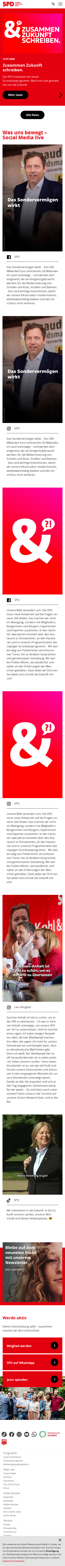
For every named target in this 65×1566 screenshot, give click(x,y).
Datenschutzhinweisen (13, 1560)
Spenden (7, 1508)
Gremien (7, 1477)
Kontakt (6, 1524)
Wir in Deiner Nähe (12, 1511)
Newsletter (8, 1497)
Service (7, 1520)
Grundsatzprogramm (13, 1460)
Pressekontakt (9, 1528)
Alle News (32, 115)
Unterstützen (11, 1493)
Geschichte (8, 1480)
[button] (60, 1540)
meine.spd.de (9, 1515)
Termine (7, 1535)
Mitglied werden (10, 1504)
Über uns (9, 1469)
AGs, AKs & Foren (11, 1484)
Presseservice (9, 1531)
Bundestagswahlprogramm (16, 1464)
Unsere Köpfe (9, 1473)
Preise (6, 1488)
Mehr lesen (15, 95)
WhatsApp (8, 1500)
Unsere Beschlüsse (12, 1457)
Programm (10, 1453)
